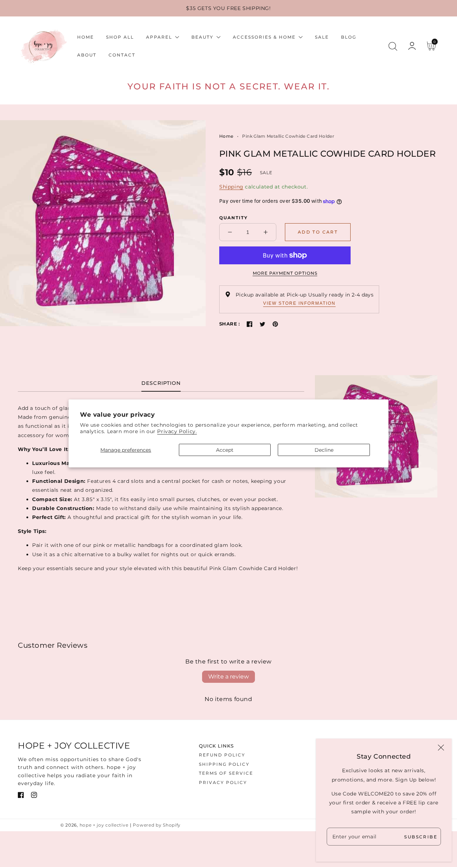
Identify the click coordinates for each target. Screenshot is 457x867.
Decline (324, 449)
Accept (224, 449)
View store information (299, 303)
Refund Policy (222, 755)
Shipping (231, 186)
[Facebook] (249, 324)
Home (226, 136)
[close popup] (441, 748)
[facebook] (21, 796)
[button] (393, 46)
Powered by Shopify (157, 825)
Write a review (228, 676)
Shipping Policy (224, 764)
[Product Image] (103, 223)
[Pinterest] (275, 324)
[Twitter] (262, 324)
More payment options (284, 273)
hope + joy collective (104, 825)
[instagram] (34, 796)
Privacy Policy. (177, 431)
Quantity (233, 217)
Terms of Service (226, 773)
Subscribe (420, 836)
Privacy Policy (223, 782)
